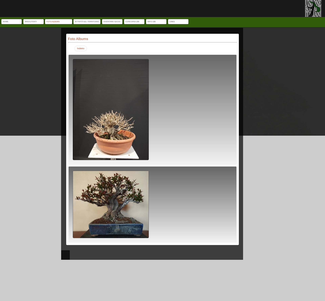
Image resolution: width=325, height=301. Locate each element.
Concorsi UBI (132, 22)
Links (172, 22)
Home (5, 22)
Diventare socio (111, 22)
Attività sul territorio (87, 22)
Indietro (80, 48)
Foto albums (53, 22)
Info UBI (151, 22)
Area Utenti (31, 22)
